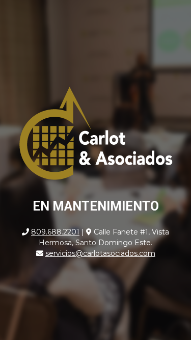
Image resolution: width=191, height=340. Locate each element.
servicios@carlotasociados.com (100, 253)
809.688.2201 (55, 232)
